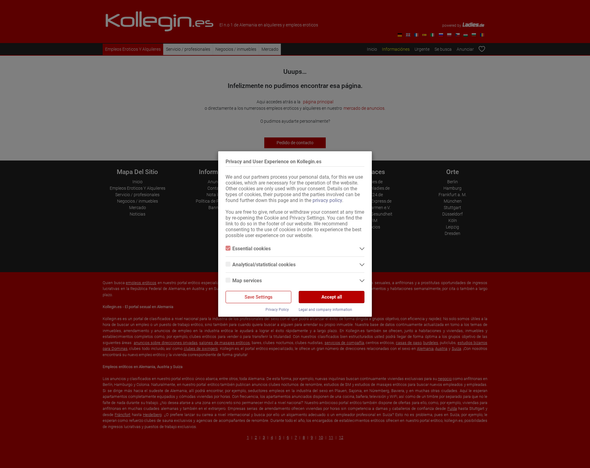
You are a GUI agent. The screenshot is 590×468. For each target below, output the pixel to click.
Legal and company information (325, 309)
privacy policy (327, 200)
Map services (247, 281)
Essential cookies (251, 249)
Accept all (331, 297)
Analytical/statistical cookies (264, 265)
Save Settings (259, 297)
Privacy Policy (277, 309)
